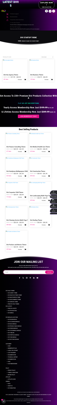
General (8, 381)
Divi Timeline (11, 332)
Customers (8, 343)
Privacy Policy (11, 370)
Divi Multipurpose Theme (14, 297)
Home (19, 41)
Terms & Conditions (13, 372)
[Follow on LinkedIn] (33, 277)
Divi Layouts (9, 306)
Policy (7, 368)
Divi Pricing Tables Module (14, 326)
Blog (9, 383)
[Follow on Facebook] (19, 277)
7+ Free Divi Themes (15, 22)
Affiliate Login (12, 379)
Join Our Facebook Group (27, 284)
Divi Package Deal (12, 310)
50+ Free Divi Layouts (15, 27)
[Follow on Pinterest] (30, 277)
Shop (9, 346)
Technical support (14, 14)
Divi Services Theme (13, 301)
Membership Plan (12, 348)
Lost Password (12, 352)
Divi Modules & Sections (12, 317)
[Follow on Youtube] (37, 277)
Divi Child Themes (10, 290)
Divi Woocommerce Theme (14, 299)
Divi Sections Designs (13, 339)
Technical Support (13, 357)
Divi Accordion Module (14, 321)
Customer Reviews (12, 363)
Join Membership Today (28, 116)
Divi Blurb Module (12, 319)
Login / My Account (13, 350)
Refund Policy (11, 374)
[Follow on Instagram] (26, 277)
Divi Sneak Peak (12, 388)
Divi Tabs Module (12, 337)
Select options (25, 79)
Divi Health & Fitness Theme (15, 295)
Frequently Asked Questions (17, 19)
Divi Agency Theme (12, 293)
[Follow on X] (23, 277)
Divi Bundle (11, 312)
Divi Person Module (13, 328)
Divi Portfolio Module (13, 335)
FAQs (9, 361)
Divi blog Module (12, 324)
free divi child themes (13, 304)
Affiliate (8, 377)
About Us (10, 385)
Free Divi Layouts (12, 308)
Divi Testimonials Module (14, 330)
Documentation (13, 16)
